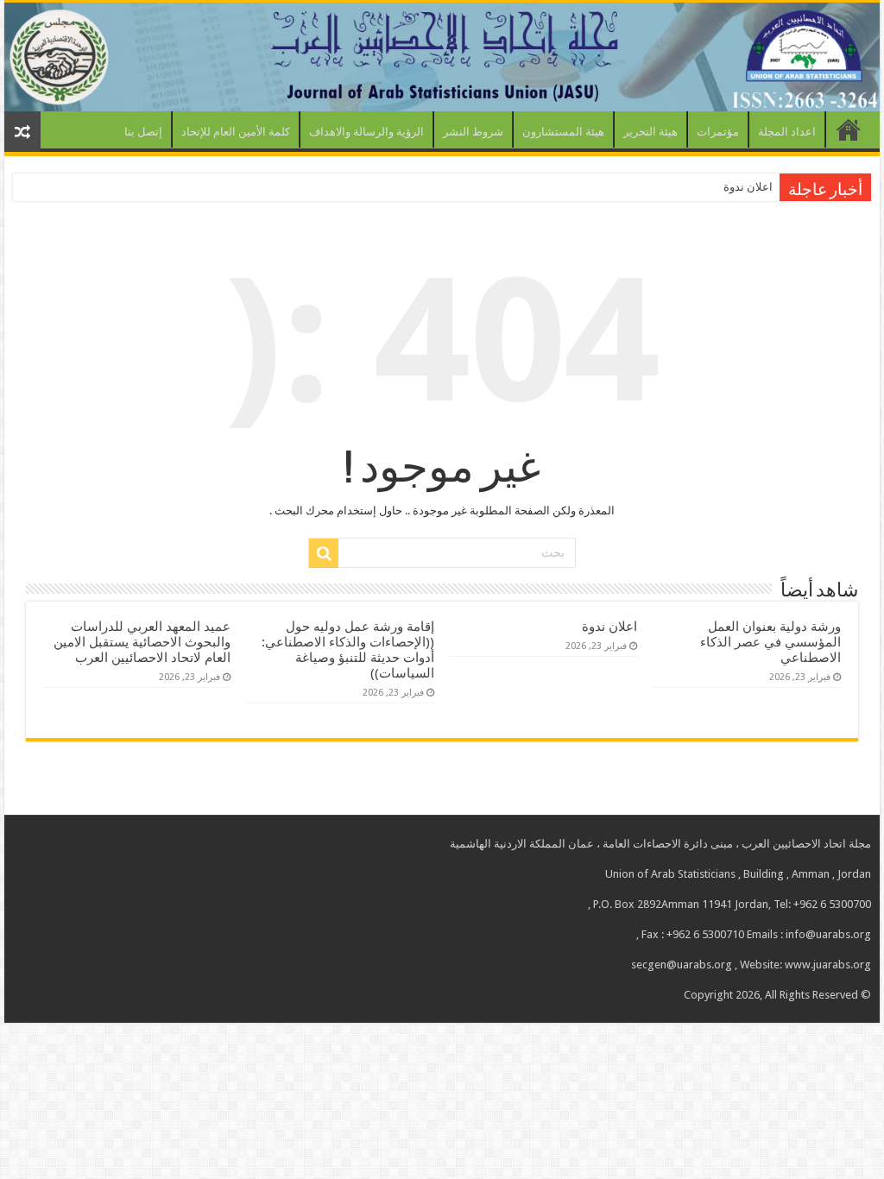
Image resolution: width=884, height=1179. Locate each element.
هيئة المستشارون (563, 131)
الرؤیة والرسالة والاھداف (366, 131)
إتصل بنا (143, 131)
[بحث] (323, 553)
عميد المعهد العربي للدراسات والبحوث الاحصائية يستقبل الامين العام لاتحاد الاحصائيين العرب (142, 642)
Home (848, 129)
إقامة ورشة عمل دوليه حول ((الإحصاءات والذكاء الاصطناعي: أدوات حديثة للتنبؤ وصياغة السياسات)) (348, 650)
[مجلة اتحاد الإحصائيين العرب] (442, 57)
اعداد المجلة (787, 131)
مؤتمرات (718, 131)
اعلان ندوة (748, 186)
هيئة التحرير (650, 131)
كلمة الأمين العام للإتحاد (235, 131)
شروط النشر (473, 131)
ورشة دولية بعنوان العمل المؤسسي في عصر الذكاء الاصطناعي (770, 642)
